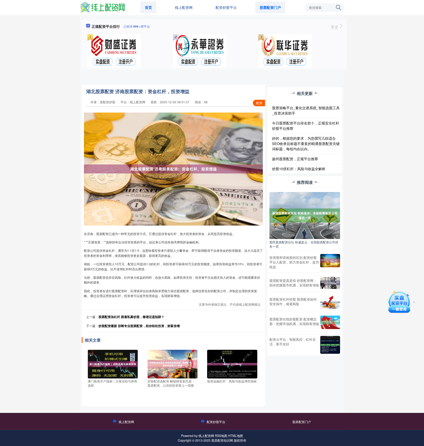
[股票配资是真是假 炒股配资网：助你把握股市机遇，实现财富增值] (330, 283)
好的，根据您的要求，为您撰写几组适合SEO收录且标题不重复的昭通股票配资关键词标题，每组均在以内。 (306, 143)
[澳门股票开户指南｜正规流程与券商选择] (113, 363)
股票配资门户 (270, 7)
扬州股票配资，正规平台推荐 (295, 158)
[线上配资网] (102, 7)
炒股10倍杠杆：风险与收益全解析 (299, 168)
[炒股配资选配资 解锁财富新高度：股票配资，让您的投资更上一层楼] (173, 363)
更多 (335, 27)
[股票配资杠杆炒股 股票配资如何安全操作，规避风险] (330, 302)
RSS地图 (221, 435)
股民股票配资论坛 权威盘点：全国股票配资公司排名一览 (303, 244)
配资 (259, 103)
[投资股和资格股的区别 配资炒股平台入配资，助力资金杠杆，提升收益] (330, 262)
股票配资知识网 (222, 440)
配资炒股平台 (226, 7)
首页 (148, 7)
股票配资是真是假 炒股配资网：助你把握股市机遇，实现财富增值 (294, 282)
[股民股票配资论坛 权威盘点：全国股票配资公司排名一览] (304, 215)
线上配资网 (184, 7)
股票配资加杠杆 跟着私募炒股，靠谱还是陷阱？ (131, 316)
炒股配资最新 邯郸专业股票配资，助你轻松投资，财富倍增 (139, 326)
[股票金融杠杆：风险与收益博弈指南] (232, 363)
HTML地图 (235, 435)
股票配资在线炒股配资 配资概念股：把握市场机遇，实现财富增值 (294, 321)
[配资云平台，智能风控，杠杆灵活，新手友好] (330, 345)
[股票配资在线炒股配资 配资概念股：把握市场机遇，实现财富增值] (330, 322)
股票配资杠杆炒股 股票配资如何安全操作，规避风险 (293, 301)
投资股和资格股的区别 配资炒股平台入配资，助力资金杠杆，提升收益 (294, 262)
